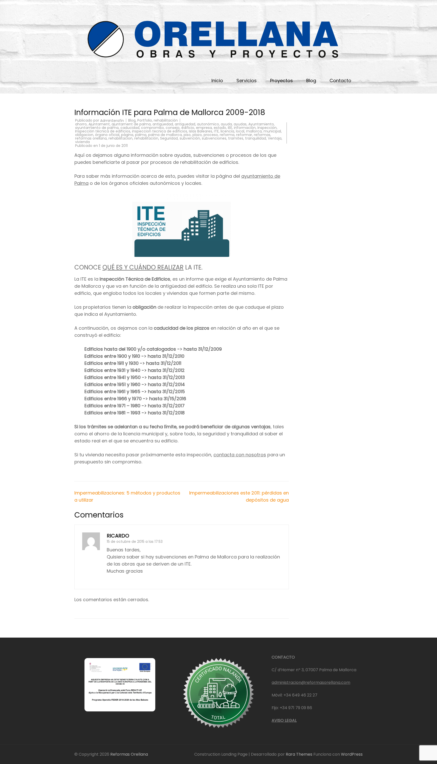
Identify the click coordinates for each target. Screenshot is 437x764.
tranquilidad (255, 138)
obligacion (84, 134)
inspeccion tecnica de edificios (159, 131)
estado (220, 127)
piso (187, 134)
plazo (197, 134)
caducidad (129, 127)
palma (140, 134)
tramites (235, 138)
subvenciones (214, 138)
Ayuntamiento (261, 124)
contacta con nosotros (239, 455)
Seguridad (169, 138)
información (245, 127)
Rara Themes (299, 754)
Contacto (340, 80)
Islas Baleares (200, 131)
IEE (230, 127)
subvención (190, 138)
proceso (211, 134)
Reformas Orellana (129, 754)
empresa (204, 127)
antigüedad (162, 124)
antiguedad (185, 124)
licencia (227, 131)
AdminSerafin (112, 120)
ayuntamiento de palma (97, 127)
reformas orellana (91, 138)
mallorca (254, 131)
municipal (272, 131)
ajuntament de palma (131, 124)
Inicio (217, 80)
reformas (262, 134)
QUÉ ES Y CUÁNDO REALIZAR (143, 267)
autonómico (208, 124)
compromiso (152, 127)
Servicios (246, 80)
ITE (216, 131)
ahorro (81, 124)
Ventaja (274, 138)
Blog (311, 80)
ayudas (240, 124)
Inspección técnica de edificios (102, 131)
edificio (187, 127)
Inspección (267, 127)
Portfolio (144, 120)
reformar (244, 134)
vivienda (82, 141)
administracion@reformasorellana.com (311, 682)
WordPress (352, 754)
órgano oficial (107, 134)
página (127, 134)
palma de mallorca (165, 134)
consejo (173, 127)
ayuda (226, 124)
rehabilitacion (120, 138)
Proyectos (281, 80)
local (240, 131)
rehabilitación (166, 120)
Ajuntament (99, 124)
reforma (227, 134)
